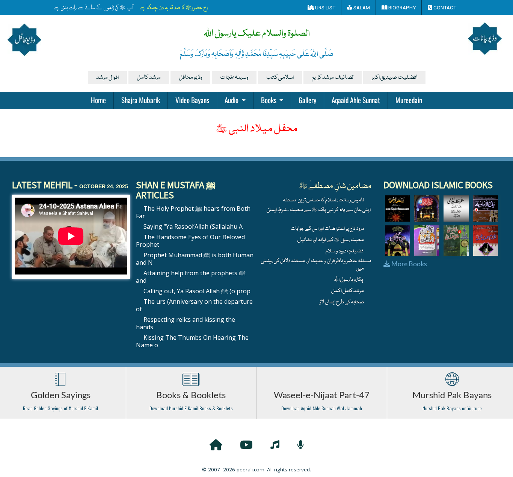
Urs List (324, 7)
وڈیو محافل (190, 77)
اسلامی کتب (280, 77)
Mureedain (408, 99)
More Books (408, 264)
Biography (401, 7)
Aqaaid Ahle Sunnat (356, 99)
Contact (444, 7)
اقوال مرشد (107, 77)
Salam (361, 7)
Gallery (307, 99)
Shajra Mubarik (140, 99)
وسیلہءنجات (234, 77)
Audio (232, 99)
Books (269, 99)
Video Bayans (192, 99)
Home (98, 99)
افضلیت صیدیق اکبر (394, 77)
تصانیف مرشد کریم (332, 77)
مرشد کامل (149, 77)
